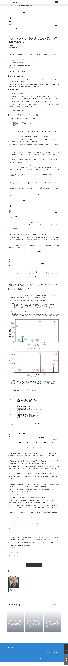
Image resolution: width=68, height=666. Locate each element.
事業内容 (39, 2)
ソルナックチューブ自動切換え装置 (15, 62)
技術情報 (43, 2)
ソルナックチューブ (12, 60)
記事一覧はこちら (56, 605)
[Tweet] (12, 571)
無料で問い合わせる (12, 67)
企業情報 (34, 2)
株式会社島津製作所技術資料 (35, 348)
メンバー (48, 2)
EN (56, 2)
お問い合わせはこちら (34, 565)
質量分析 (10, 36)
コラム (52, 2)
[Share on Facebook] (9, 571)
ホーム (7, 5)
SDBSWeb (15, 228)
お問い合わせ (56, 652)
